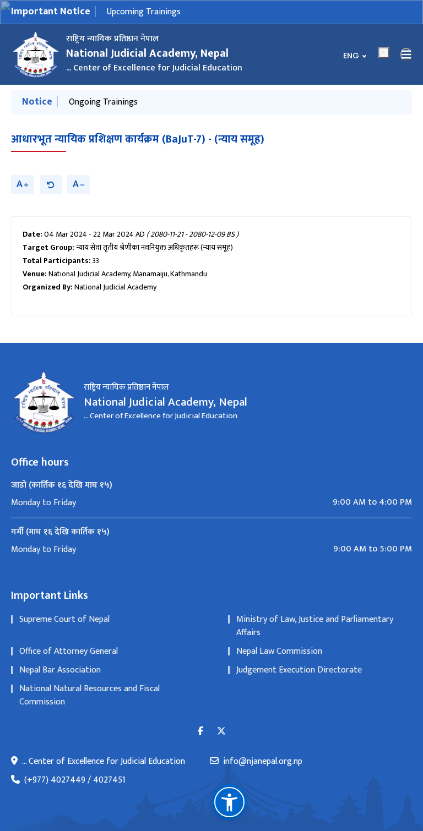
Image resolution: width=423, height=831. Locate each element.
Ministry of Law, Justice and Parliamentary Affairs (314, 626)
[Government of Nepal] (36, 54)
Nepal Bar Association (60, 670)
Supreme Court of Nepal (64, 619)
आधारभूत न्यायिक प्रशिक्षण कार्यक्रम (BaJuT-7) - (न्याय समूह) (137, 139)
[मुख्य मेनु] (406, 54)
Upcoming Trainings (144, 11)
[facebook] (200, 731)
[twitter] (221, 731)
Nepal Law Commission (279, 651)
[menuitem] (211, 502)
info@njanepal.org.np (262, 761)
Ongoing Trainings (103, 102)
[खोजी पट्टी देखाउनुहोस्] (383, 52)
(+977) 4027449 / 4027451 (75, 780)
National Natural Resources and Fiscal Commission (89, 695)
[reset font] (51, 184)
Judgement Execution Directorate (299, 670)
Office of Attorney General (68, 651)
